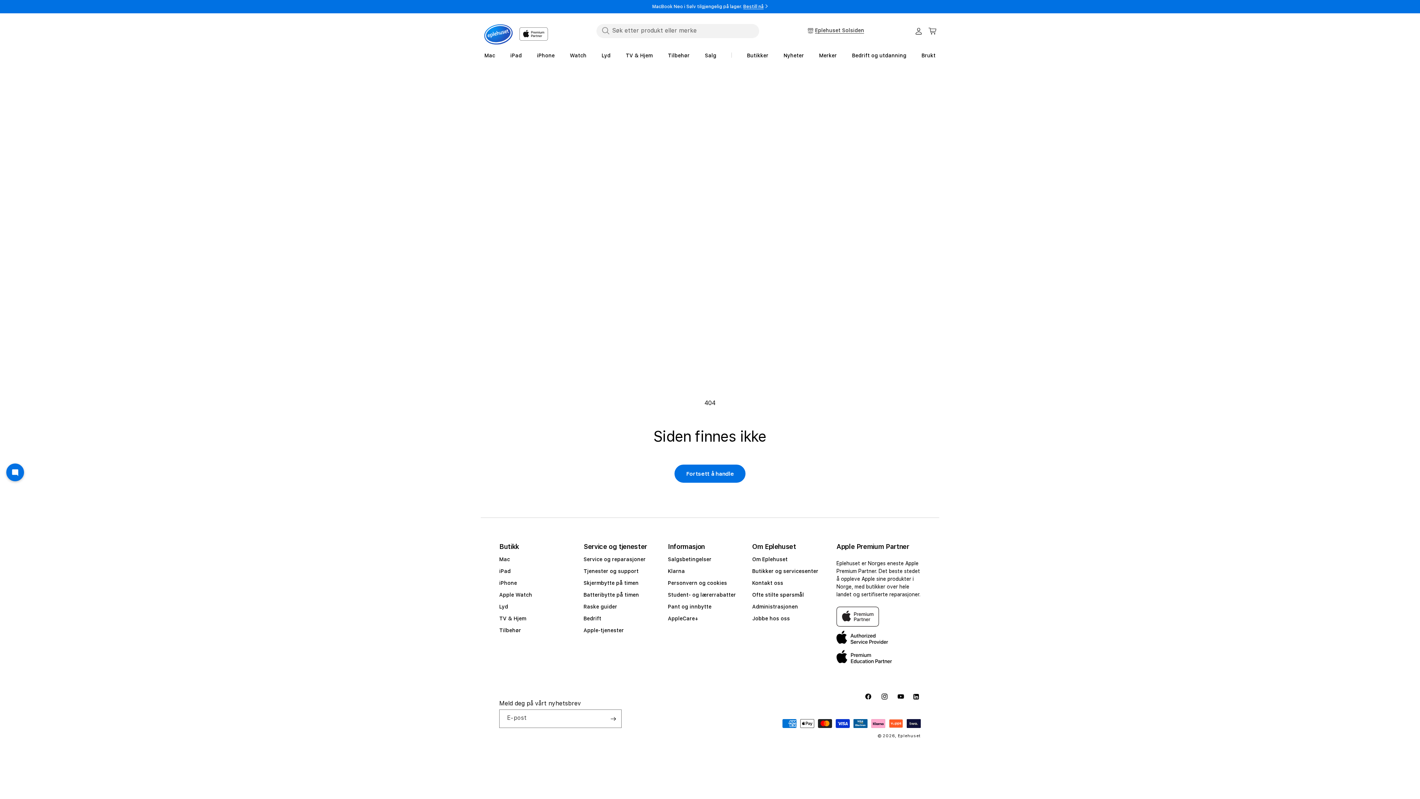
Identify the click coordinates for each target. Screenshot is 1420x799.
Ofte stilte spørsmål (778, 595)
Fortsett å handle (710, 474)
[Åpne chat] (15, 472)
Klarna (676, 571)
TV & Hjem (512, 618)
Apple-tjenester (604, 630)
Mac (504, 559)
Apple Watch (515, 595)
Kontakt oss (767, 583)
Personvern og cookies (697, 583)
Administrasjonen (775, 607)
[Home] (498, 34)
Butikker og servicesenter (785, 571)
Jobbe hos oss (771, 618)
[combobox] (677, 30)
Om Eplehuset (770, 559)
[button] (933, 31)
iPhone (508, 583)
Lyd (503, 607)
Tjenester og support (611, 571)
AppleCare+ (683, 618)
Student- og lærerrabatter (702, 595)
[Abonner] (613, 718)
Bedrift (592, 618)
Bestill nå (753, 6)
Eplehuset (909, 736)
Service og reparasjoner (615, 559)
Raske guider (600, 607)
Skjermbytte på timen (611, 583)
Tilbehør (510, 630)
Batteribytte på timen (611, 595)
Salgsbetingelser (689, 559)
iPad (505, 571)
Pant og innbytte (689, 607)
